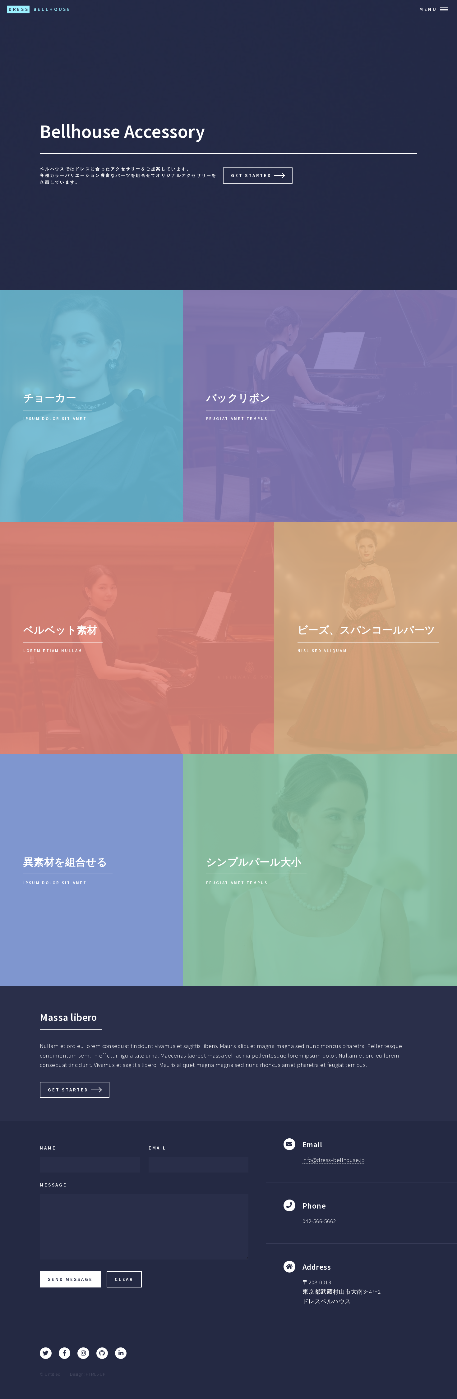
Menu (428, 9)
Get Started (251, 175)
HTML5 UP (96, 1374)
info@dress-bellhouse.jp (333, 1160)
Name (48, 1148)
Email (158, 1148)
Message (53, 1185)
